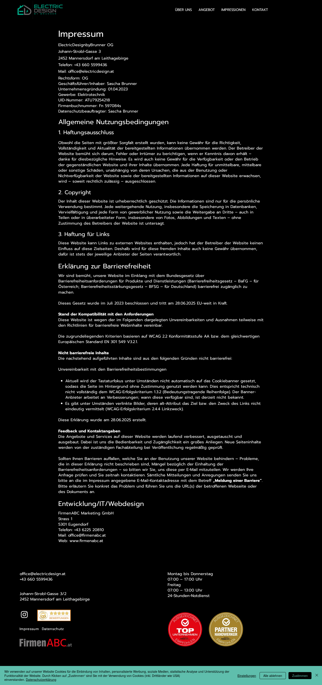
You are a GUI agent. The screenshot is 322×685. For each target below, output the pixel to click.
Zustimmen (300, 675)
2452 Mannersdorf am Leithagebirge (55, 599)
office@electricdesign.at (91, 71)
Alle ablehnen (272, 675)
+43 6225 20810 (89, 530)
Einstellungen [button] (246, 675)
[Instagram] (24, 614)
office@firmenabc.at (87, 535)
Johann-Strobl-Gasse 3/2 (43, 594)
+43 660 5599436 (36, 579)
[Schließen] (316, 675)
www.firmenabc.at (86, 541)
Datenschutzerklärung (41, 679)
